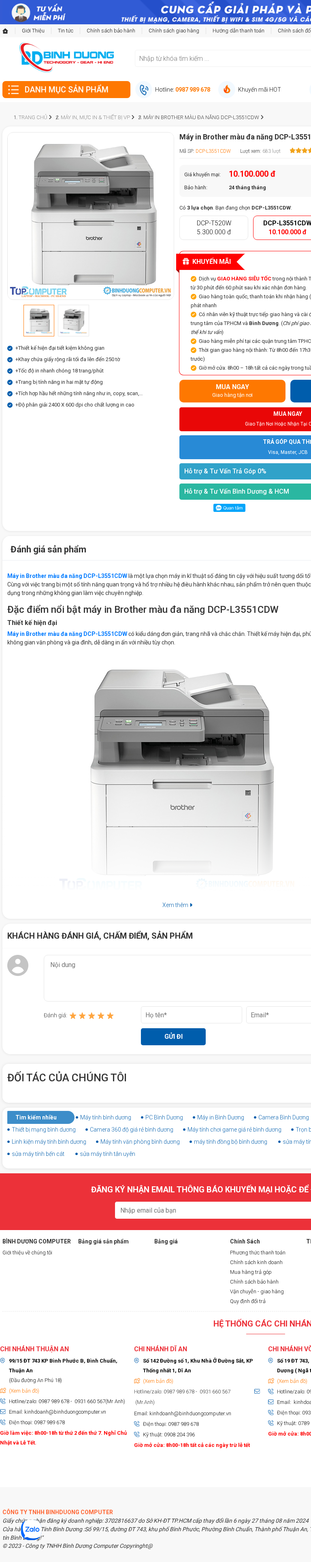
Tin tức (65, 31)
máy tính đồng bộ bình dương (230, 1141)
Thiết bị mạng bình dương (44, 1129)
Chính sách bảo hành (111, 31)
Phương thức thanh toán (257, 1253)
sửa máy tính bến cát (38, 1154)
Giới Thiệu (33, 31)
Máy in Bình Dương (220, 1117)
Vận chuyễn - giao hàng (257, 1291)
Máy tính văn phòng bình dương (140, 1141)
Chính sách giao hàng (174, 31)
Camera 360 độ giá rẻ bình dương (131, 1129)
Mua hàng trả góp (251, 1272)
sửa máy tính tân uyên (107, 1154)
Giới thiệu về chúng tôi (27, 1253)
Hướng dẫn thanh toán (238, 31)
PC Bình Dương (164, 1117)
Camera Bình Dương (283, 1117)
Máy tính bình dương (105, 1117)
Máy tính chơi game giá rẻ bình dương (234, 1129)
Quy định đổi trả (248, 1301)
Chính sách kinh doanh (256, 1262)
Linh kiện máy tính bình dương (49, 1141)
